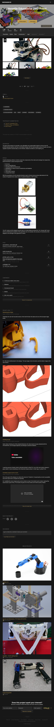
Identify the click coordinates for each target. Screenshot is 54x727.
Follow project (22, 21)
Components (22, 34)
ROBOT (19, 112)
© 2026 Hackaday (27, 723)
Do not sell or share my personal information (27, 721)
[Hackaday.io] (6, 2)
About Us (8, 719)
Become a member (15, 704)
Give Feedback (24, 719)
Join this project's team (8, 98)
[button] (50, 2)
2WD (15, 112)
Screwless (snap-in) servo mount (10, 472)
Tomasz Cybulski (9, 657)
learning (24, 112)
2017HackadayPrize (7, 112)
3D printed (38, 112)
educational (31, 112)
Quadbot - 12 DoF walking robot (10, 656)
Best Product (8, 126)
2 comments (16, 474)
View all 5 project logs (27, 506)
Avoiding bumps (6, 439)
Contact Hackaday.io (15, 719)
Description (5, 34)
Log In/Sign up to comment (9, 536)
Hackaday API (45, 719)
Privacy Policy (38, 719)
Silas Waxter (7, 620)
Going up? (27, 716)
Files (15, 34)
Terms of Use (30, 719)
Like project (32, 21)
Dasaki (28, 17)
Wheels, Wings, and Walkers (12, 125)
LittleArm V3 (5, 582)
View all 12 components (27, 300)
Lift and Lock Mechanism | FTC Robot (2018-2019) (14, 619)
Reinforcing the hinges (8, 312)
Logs (28, 34)
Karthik (6, 694)
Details (11, 34)
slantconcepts (8, 583)
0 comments (16, 314)
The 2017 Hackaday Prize (5, 40)
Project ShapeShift (7, 692)
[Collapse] (12, 310)
